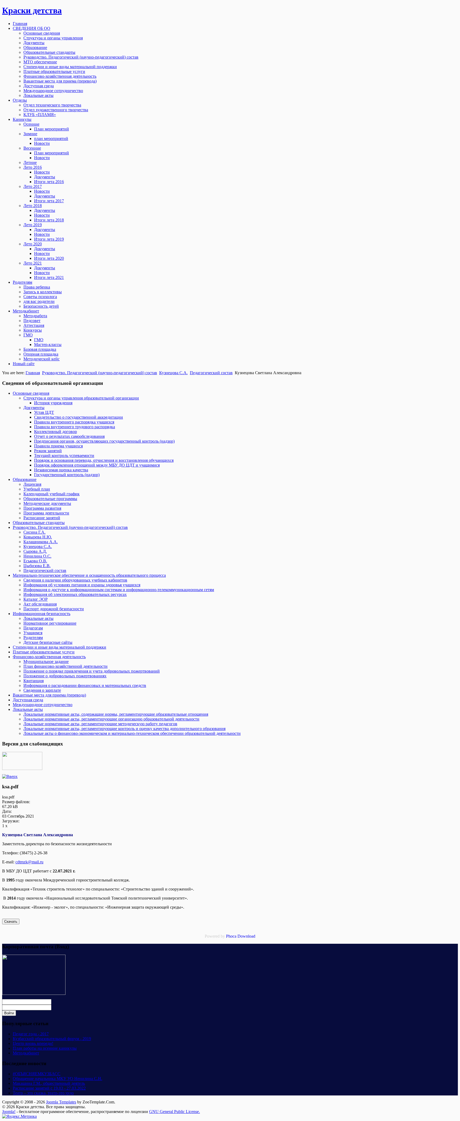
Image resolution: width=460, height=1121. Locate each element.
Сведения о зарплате (42, 690)
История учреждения (53, 403)
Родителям (33, 637)
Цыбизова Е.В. (37, 565)
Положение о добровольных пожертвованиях (64, 676)
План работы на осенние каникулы (45, 1048)
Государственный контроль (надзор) (67, 474)
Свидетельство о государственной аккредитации (78, 417)
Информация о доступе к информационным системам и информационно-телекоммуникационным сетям (118, 589)
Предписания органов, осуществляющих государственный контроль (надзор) (104, 441)
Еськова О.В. (35, 561)
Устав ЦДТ (44, 412)
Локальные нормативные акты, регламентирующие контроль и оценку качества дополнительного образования (124, 728)
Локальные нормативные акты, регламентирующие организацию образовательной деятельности (111, 719)
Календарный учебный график (51, 494)
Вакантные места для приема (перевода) (49, 695)
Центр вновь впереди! (33, 1043)
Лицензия (32, 484)
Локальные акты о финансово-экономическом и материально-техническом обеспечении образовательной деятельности (132, 733)
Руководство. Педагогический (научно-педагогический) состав (99, 372)
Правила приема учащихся (58, 446)
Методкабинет (26, 1053)
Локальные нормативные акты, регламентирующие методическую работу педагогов (100, 724)
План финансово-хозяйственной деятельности (65, 666)
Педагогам (33, 628)
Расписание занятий (41, 518)
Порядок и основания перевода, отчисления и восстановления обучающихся (104, 460)
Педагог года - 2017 (31, 1034)
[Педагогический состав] (10, 776)
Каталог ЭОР (35, 599)
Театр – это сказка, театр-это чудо (43, 1093)
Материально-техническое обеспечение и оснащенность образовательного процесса (89, 575)
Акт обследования (40, 604)
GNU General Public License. (174, 1111)
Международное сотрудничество (42, 704)
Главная (33, 372)
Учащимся (32, 632)
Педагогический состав (211, 372)
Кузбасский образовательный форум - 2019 (52, 1038)
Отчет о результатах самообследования (69, 436)
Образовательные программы (50, 498)
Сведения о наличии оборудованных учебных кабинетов (75, 580)
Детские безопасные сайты (47, 642)
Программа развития (42, 508)
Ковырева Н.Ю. (37, 537)
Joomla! (8, 1111)
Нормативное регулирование (49, 623)
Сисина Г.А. (34, 532)
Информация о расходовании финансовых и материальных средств (84, 685)
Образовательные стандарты (39, 522)
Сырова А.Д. (35, 551)
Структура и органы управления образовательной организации (81, 398)
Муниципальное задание (46, 661)
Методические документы (47, 503)
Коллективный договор (55, 431)
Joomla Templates (61, 1102)
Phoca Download (240, 936)
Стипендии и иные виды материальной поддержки (59, 647)
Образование (24, 479)
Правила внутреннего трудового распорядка (74, 427)
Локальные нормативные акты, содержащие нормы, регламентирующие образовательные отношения (115, 714)
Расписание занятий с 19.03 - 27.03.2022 (49, 1088)
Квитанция (33, 680)
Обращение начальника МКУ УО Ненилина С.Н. (57, 1078)
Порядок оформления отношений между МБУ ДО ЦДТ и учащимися (97, 465)
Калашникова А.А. (40, 541)
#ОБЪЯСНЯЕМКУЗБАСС (36, 1073)
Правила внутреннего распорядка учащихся (74, 422)
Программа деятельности (46, 513)
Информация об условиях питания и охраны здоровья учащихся (81, 585)
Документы (33, 407)
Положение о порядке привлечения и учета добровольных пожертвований (91, 671)
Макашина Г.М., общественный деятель (49, 1083)
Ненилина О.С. (37, 556)
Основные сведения (31, 393)
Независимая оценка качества (61, 470)
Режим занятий (48, 450)
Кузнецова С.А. (173, 372)
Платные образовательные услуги (44, 652)
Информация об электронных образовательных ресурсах (75, 594)
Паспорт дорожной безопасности (53, 609)
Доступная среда (28, 700)
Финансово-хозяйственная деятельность (49, 656)
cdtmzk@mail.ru (29, 862)
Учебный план (36, 489)
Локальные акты (38, 618)
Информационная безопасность (41, 613)
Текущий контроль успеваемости (64, 455)
